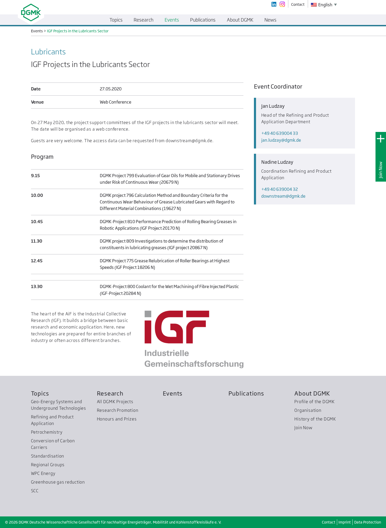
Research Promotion (117, 410)
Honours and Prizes (117, 419)
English (324, 4)
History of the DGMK (315, 419)
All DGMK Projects (115, 401)
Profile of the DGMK (314, 401)
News (270, 20)
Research (110, 393)
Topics (40, 393)
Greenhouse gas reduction (58, 482)
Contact (328, 522)
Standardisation (47, 456)
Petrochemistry (46, 432)
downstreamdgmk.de (283, 196)
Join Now (380, 170)
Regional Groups (48, 464)
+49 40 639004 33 (279, 133)
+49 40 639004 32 (279, 189)
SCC (35, 490)
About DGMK (312, 393)
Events (173, 393)
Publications (246, 393)
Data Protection (367, 522)
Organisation (307, 410)
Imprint (344, 522)
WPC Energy (43, 473)
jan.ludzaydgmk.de (281, 140)
